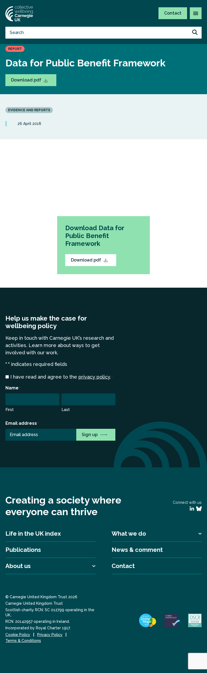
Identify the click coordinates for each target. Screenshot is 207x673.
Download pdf (26, 80)
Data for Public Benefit (115, 212)
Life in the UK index (33, 533)
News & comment (137, 549)
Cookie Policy (17, 635)
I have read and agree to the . (61, 377)
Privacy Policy (50, 635)
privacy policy (94, 377)
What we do (129, 533)
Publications (23, 549)
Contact (172, 13)
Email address (22, 423)
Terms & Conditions (23, 640)
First (9, 409)
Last (65, 409)
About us (18, 565)
